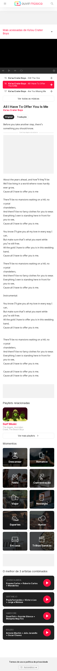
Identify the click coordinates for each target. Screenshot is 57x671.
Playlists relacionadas (16, 403)
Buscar (52, 3)
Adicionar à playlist (51, 78)
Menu (5, 3)
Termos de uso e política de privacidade (28, 662)
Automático (29, 667)
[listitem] (28, 78)
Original (9, 117)
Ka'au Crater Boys (13, 110)
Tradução (22, 117)
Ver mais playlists (26, 435)
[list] (28, 84)
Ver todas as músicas (28, 98)
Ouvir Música (28, 4)
